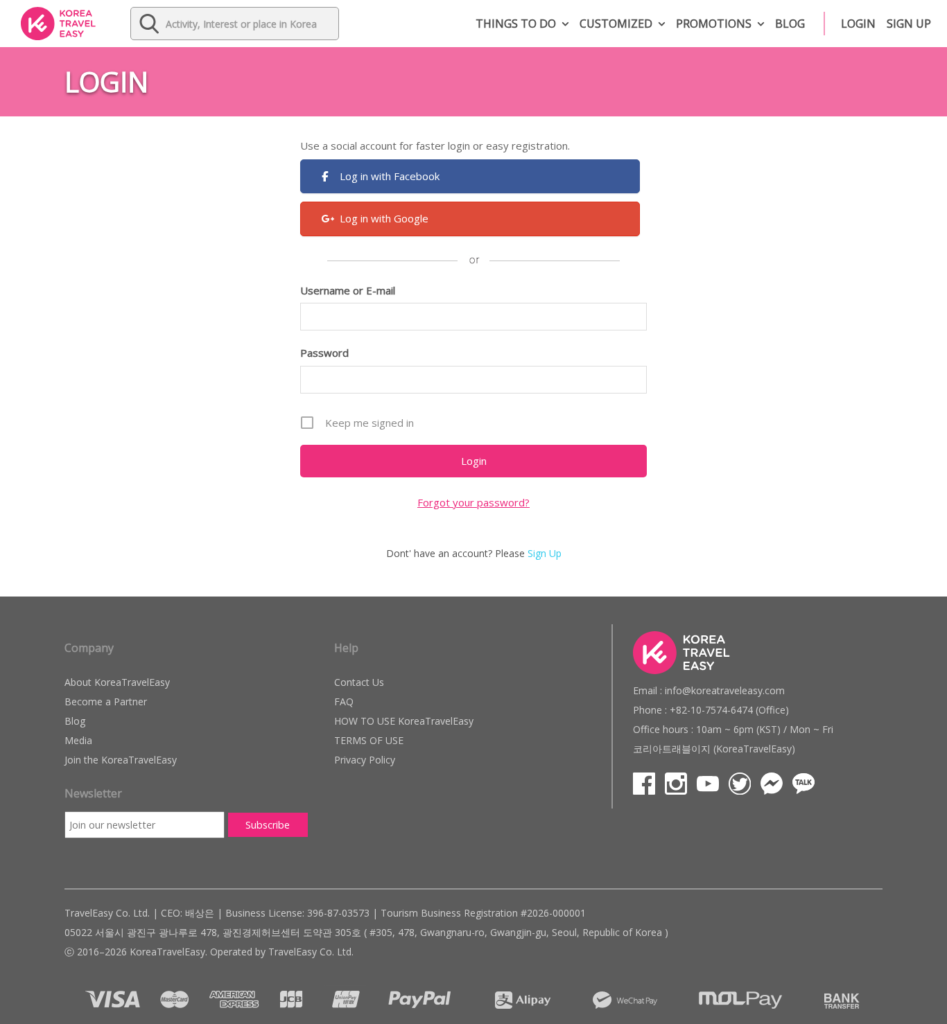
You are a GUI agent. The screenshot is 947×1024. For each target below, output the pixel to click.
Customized (616, 23)
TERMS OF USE (368, 740)
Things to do (516, 23)
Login (858, 23)
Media (78, 740)
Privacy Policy (364, 759)
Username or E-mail (347, 290)
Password (324, 353)
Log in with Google (384, 218)
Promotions (713, 23)
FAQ (344, 701)
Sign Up (545, 553)
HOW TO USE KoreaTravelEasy (404, 720)
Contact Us (359, 682)
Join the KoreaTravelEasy (120, 759)
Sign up (909, 23)
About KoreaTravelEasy (117, 682)
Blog (790, 23)
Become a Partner (105, 701)
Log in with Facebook (390, 176)
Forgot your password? (473, 502)
